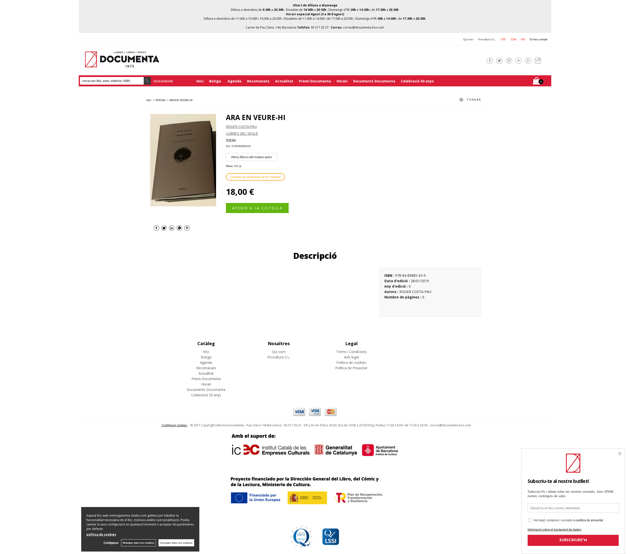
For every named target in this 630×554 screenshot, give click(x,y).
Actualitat (284, 81)
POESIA (231, 139)
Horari (342, 81)
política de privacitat (589, 520)
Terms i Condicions (351, 351)
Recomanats (258, 81)
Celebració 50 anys (417, 81)
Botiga (215, 81)
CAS (513, 39)
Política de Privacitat (351, 368)
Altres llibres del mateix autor (251, 157)
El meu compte (539, 39)
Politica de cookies (351, 362)
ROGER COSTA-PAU (241, 127)
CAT (503, 39)
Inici (200, 81)
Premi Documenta (315, 81)
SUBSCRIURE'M (573, 540)
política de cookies (101, 534)
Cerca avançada (163, 80)
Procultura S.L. (487, 39)
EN (523, 39)
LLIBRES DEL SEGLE (242, 134)
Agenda (234, 81)
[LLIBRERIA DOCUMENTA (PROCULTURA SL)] (122, 64)
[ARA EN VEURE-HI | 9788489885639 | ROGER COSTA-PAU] (183, 160)
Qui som (468, 39)
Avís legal (351, 357)
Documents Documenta (374, 81)
